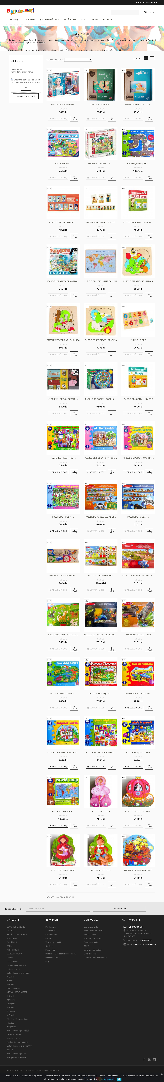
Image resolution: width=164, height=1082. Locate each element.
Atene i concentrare (17, 1019)
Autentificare (151, 2)
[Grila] (146, 58)
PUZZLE (10, 931)
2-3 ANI (10, 996)
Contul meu (91, 919)
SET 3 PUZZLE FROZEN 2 (63, 104)
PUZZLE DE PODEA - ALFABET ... (100, 517)
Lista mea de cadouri (93, 950)
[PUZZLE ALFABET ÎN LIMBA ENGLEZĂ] (63, 556)
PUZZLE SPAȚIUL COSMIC (138, 752)
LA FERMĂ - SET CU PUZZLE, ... (63, 399)
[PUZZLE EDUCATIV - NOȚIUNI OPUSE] (138, 202)
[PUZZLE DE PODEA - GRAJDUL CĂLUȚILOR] (101, 438)
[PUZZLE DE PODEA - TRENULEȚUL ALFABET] (138, 497)
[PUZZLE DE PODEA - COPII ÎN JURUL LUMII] (101, 379)
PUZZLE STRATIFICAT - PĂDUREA (63, 340)
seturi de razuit (13, 969)
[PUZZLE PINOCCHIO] (101, 850)
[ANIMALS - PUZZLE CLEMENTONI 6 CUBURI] (101, 84)
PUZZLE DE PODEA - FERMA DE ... (138, 576)
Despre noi (50, 950)
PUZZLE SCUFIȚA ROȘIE (63, 870)
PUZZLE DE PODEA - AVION (138, 693)
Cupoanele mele (91, 942)
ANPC (86, 946)
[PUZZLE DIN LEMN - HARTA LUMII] (101, 261)
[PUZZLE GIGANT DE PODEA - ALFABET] (101, 732)
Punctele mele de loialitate (95, 958)
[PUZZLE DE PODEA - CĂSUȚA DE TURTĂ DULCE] (138, 438)
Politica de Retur (52, 958)
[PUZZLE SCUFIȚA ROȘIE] (63, 850)
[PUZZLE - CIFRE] (138, 320)
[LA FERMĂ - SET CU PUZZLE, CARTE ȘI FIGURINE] (63, 379)
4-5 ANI (10, 977)
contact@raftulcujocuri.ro (145, 944)
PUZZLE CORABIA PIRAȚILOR (138, 870)
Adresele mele (90, 934)
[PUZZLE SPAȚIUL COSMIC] (138, 732)
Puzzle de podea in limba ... (63, 458)
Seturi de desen (13, 988)
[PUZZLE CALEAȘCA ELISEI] (138, 791)
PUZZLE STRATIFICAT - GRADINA (101, 340)
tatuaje (10, 1050)
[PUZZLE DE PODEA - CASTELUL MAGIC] (63, 732)
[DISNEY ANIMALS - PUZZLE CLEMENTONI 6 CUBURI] (138, 84)
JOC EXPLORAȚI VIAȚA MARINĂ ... (63, 281)
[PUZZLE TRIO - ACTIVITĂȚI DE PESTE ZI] (63, 202)
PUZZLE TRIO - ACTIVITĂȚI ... (63, 222)
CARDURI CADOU (14, 954)
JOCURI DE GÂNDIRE (49, 19)
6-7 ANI (10, 984)
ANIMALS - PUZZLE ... (100, 104)
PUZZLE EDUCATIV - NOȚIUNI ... (138, 222)
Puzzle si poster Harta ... (63, 811)
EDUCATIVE (29, 19)
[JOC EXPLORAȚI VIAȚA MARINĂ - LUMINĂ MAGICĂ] (63, 261)
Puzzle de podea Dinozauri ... (63, 693)
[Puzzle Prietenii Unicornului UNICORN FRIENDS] (63, 143)
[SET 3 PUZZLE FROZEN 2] (63, 84)
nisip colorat (12, 961)
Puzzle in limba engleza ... (100, 693)
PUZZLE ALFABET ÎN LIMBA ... (63, 576)
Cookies (49, 946)
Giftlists (17, 60)
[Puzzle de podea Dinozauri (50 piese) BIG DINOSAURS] (63, 674)
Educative (11, 1011)
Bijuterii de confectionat (17, 1042)
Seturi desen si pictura (16, 1053)
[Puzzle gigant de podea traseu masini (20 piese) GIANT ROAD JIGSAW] (138, 143)
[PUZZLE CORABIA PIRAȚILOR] (138, 850)
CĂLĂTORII (12, 942)
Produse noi (50, 927)
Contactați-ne (51, 934)
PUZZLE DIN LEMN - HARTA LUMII (100, 281)
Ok (119, 1079)
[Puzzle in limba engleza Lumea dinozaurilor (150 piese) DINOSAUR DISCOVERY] (101, 674)
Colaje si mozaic (14, 1034)
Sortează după (55, 60)
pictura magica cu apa (16, 965)
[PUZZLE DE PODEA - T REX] (138, 615)
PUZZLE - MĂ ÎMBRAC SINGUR (101, 222)
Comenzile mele (91, 927)
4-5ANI (10, 981)
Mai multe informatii (108, 1079)
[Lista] (152, 58)
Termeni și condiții (53, 942)
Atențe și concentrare (16, 1057)
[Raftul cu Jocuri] (30, 11)
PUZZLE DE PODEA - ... (63, 517)
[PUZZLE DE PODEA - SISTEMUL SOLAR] (101, 615)
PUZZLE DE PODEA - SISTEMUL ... (100, 635)
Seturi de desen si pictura (18, 973)
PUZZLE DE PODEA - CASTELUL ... (63, 752)
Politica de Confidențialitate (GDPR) (60, 954)
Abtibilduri (11, 1000)
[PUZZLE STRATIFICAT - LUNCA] (138, 261)
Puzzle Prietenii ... (63, 163)
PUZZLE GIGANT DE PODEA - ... (100, 752)
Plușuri (10, 958)
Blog (138, 2)
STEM (9, 946)
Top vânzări (50, 931)
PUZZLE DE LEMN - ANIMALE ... (63, 635)
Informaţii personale (92, 938)
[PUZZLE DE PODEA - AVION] (138, 674)
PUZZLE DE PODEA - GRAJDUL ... (101, 458)
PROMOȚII (14, 19)
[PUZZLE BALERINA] (101, 791)
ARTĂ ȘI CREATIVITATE (74, 19)
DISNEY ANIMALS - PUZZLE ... (138, 104)
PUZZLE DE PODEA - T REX (138, 635)
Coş (151, 13)
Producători (110, 19)
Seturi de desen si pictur (19, 1046)
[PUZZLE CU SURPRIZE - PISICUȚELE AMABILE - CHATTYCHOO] (101, 143)
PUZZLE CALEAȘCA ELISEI (138, 811)
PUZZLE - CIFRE (138, 340)
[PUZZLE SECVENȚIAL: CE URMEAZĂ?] (101, 556)
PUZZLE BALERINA (101, 811)
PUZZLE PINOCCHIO (101, 870)
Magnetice (11, 1027)
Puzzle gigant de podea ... (138, 163)
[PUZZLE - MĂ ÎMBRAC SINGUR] (101, 202)
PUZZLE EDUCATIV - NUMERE (138, 399)
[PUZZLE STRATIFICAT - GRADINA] (101, 320)
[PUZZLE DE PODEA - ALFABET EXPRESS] (101, 497)
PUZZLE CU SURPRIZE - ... (101, 163)
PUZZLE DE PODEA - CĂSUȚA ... (138, 458)
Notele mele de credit (93, 931)
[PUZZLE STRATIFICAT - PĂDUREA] (63, 320)
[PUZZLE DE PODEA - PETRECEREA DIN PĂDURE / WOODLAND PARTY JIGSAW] (63, 497)
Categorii (11, 1004)
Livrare (48, 938)
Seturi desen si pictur (18, 1030)
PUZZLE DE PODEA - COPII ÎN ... (100, 399)
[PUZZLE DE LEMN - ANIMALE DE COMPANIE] (63, 615)
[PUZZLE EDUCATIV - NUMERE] (138, 379)
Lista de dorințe (90, 954)
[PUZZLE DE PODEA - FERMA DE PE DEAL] (138, 556)
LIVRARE (94, 19)
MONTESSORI (13, 950)
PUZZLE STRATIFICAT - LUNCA (138, 281)
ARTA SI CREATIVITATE (17, 992)
